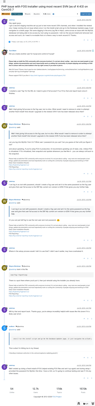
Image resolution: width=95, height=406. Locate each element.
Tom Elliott (12, 51)
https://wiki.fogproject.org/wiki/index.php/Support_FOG (48, 75)
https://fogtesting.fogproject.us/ (19, 165)
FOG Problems (17, 14)
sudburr (12, 326)
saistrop (12, 20)
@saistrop (26, 124)
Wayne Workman (15, 124)
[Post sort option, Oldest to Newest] (77, 14)
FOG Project (57, 397)
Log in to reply (86, 14)
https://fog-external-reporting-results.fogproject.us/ (25, 169)
